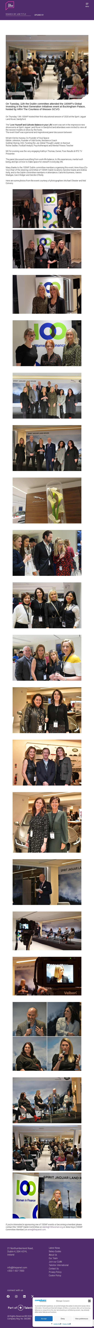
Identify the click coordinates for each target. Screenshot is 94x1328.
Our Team (53, 1258)
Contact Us (54, 1268)
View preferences (81, 1319)
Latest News (54, 1248)
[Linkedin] (24, 1296)
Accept (43, 1319)
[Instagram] (16, 1296)
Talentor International (59, 1265)
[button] (89, 1301)
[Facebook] (8, 1296)
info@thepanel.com (17, 1267)
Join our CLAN (55, 1261)
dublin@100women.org (52, 1227)
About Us (53, 1255)
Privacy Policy (66, 1324)
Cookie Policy (57, 1324)
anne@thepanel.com (37, 1229)
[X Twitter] (32, 1296)
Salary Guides (55, 1251)
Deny (63, 1319)
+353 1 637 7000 (15, 1270)
